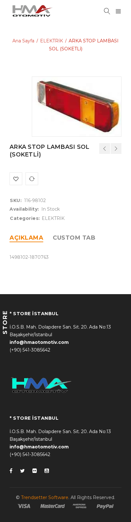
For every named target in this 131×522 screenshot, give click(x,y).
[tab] (26, 237)
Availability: (24, 209)
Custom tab (74, 237)
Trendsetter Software (44, 497)
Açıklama (26, 237)
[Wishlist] (16, 178)
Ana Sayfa (23, 41)
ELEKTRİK (51, 41)
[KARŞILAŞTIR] (31, 178)
